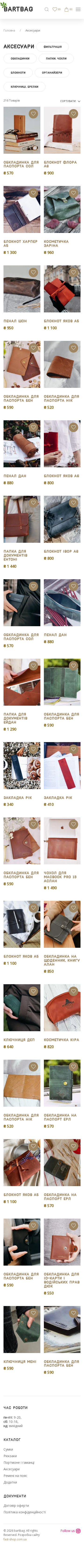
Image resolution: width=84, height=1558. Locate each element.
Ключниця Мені (20, 1361)
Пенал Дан (15, 476)
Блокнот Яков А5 (61, 321)
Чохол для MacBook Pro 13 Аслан (60, 877)
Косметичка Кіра (61, 1040)
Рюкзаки (10, 1456)
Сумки (8, 1449)
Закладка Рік (18, 797)
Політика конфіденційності (25, 1512)
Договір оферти (16, 1505)
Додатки (10, 1482)
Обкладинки (20, 58)
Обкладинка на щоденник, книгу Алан (62, 960)
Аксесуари (12, 1469)
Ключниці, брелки (24, 87)
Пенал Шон (15, 321)
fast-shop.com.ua (15, 1539)
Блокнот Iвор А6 (61, 551)
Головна (9, 30)
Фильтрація (53, 47)
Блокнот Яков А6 (61, 476)
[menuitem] (46, 9)
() (59, 9)
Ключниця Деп (19, 1040)
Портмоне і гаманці (19, 1462)
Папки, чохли (56, 58)
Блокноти (18, 72)
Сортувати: (68, 101)
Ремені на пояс (15, 1475)
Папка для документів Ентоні (15, 555)
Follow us (68, 1531)
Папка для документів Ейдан (15, 718)
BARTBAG (18, 9)
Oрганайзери (52, 72)
